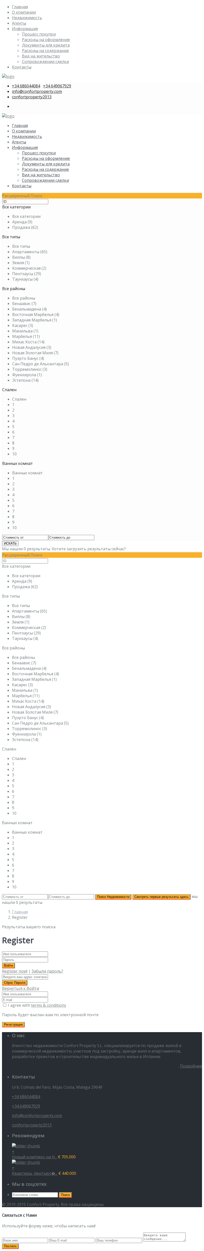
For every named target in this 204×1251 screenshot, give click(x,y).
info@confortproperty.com (37, 91)
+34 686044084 (26, 86)
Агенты (19, 23)
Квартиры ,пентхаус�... (34, 1173)
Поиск (65, 1195)
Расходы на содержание (45, 50)
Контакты (21, 67)
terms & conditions (48, 1005)
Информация (25, 28)
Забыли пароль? (47, 971)
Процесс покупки (39, 34)
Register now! (14, 971)
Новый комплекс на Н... (34, 1157)
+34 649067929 (57, 86)
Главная (20, 6)
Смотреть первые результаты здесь (161, 897)
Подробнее (191, 1066)
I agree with (37, 1005)
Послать (10, 1246)
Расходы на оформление (46, 39)
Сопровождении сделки (45, 61)
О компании (24, 12)
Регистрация (13, 1024)
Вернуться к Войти (20, 988)
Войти (8, 965)
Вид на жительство (41, 56)
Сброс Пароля (14, 983)
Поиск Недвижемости (113, 897)
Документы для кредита (46, 45)
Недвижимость (27, 17)
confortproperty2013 (31, 97)
